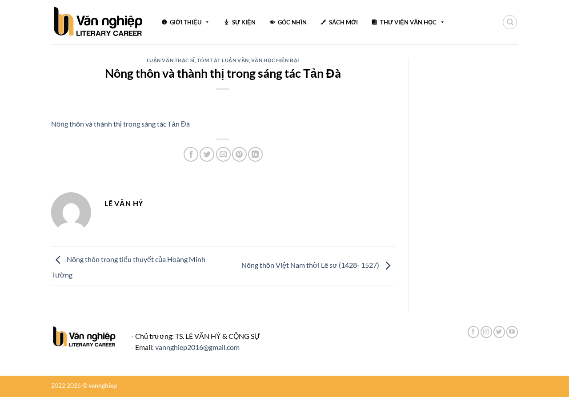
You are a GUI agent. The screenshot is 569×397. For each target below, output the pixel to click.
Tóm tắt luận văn (223, 60)
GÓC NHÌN (292, 22)
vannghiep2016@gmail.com (197, 347)
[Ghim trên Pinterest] (239, 154)
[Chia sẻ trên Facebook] (191, 154)
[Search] (510, 22)
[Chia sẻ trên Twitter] (207, 154)
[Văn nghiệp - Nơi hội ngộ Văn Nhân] (98, 22)
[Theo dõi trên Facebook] (473, 332)
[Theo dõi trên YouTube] (512, 332)
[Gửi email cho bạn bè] (223, 154)
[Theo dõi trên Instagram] (486, 332)
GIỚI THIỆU (185, 22)
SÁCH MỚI (343, 22)
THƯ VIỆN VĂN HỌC (408, 22)
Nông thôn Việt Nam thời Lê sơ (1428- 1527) (311, 265)
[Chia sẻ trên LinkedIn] (255, 154)
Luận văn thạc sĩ (171, 60)
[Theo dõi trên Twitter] (499, 332)
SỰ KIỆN (244, 22)
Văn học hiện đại (275, 60)
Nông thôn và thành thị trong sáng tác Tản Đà (120, 123)
